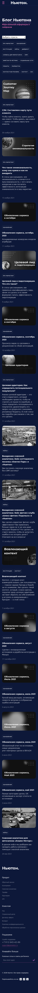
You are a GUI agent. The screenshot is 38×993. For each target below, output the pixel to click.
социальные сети (26, 60)
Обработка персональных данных (13, 928)
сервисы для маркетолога (12, 55)
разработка (16, 66)
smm (26, 55)
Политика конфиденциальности (13, 924)
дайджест (25, 49)
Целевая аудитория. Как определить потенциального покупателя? (17, 388)
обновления (21, 43)
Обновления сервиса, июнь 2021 (18, 742)
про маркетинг (8, 43)
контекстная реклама (11, 72)
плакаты (6, 66)
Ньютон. (19, 2)
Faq (3, 911)
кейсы (17, 49)
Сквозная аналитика (9, 889)
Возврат (5, 921)
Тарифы (4, 892)
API (3, 899)
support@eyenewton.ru (10, 945)
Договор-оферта (7, 918)
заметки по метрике (10, 60)
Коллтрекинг (6, 886)
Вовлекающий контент (14, 576)
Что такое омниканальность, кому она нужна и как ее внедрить (17, 170)
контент (25, 72)
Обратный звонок (8, 882)
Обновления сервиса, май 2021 (18, 790)
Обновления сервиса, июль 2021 (18, 694)
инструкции (7, 49)
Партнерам (6, 896)
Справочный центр (8, 914)
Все (32, 72)
